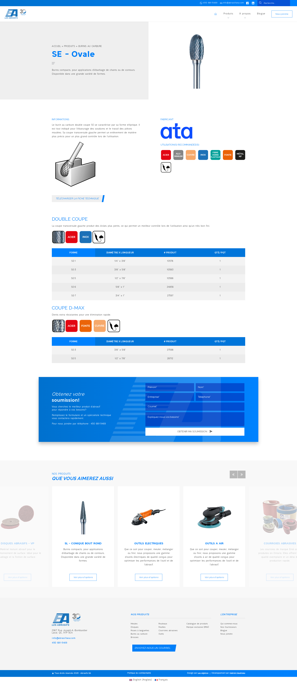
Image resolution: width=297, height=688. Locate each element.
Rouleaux (163, 623)
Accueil (56, 46)
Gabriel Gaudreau (237, 673)
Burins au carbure (90, 46)
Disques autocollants (171, 658)
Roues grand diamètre (172, 642)
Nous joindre (281, 14)
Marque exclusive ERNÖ (197, 627)
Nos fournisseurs (228, 627)
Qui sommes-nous (228, 623)
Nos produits (140, 614)
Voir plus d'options (83, 577)
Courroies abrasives (168, 630)
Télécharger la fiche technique (77, 198)
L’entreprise (228, 614)
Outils (161, 634)
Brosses (134, 637)
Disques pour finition (171, 666)
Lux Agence (203, 673)
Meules (134, 623)
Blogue (261, 14)
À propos (245, 14)
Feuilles (162, 627)
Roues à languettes (140, 630)
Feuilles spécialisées (199, 650)
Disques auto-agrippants (173, 650)
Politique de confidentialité (139, 673)
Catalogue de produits (197, 623)
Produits (228, 14)
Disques (134, 627)
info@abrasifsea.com (233, 3)
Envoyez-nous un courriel (152, 648)
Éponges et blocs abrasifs (202, 642)
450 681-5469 (210, 3)
